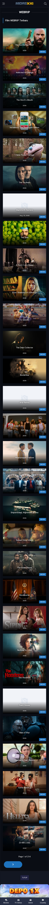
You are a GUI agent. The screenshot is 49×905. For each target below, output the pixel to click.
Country (43, 903)
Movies (6, 903)
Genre (30, 903)
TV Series (18, 903)
